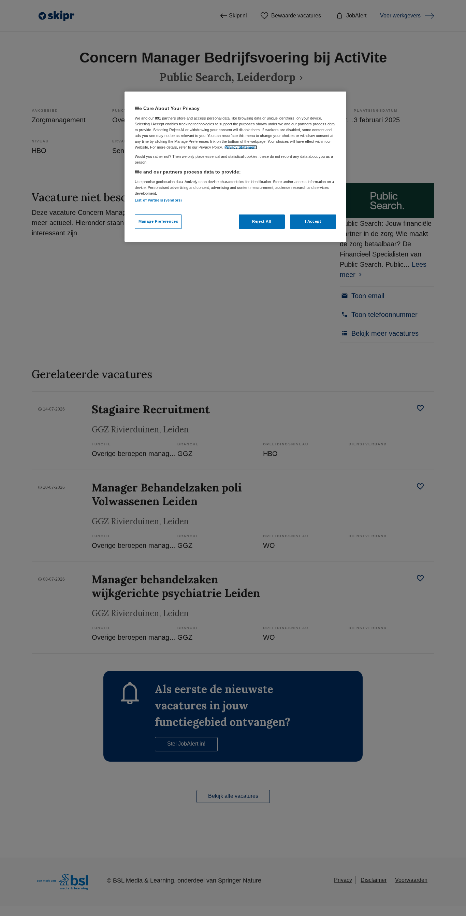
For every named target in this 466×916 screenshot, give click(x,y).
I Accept (313, 221)
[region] (235, 167)
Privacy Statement (240, 147)
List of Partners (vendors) (158, 200)
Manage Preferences (158, 221)
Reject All (261, 221)
